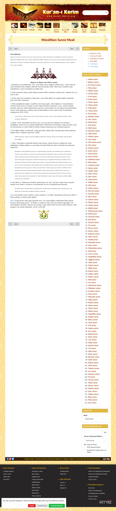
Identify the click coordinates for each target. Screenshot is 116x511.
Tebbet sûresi (93, 394)
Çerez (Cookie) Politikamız (52, 459)
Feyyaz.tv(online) (93, 496)
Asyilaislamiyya (36, 482)
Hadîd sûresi (93, 240)
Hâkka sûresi (93, 274)
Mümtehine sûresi (95, 248)
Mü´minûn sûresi (94, 142)
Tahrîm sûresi (93, 265)
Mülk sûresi (92, 268)
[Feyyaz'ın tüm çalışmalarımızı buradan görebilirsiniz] (106, 501)
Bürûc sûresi (93, 320)
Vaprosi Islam (35, 485)
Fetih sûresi (92, 214)
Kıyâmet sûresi (94, 291)
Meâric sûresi (93, 277)
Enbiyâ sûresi (93, 136)
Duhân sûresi (93, 202)
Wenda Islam (35, 493)
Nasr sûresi (92, 391)
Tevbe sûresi (93, 102)
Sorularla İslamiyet (9, 471)
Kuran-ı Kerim (7, 474)
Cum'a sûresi (93, 254)
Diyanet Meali (92, 444)
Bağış (66, 459)
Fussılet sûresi (93, 194)
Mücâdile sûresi (94, 242)
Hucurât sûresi (93, 217)
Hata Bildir (93, 61)
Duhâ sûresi (92, 343)
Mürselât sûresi (94, 297)
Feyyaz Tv (63, 482)
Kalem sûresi (93, 271)
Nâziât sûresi (93, 302)
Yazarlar (38, 459)
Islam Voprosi (35, 474)
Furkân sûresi (93, 148)
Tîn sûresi (92, 348)
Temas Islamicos (36, 496)
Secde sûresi (93, 168)
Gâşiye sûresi (93, 328)
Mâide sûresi (93, 91)
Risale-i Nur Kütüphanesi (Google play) (99, 471)
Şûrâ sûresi (92, 197)
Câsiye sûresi (93, 205)
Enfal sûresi (92, 99)
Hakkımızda (29, 459)
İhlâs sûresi (92, 397)
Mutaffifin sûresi (94, 314)
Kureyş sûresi (93, 380)
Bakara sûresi (93, 82)
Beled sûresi (93, 334)
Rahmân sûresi (93, 234)
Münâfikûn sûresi (94, 257)
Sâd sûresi (92, 185)
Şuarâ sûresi (93, 151)
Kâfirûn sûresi (93, 388)
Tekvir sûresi (93, 308)
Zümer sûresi (93, 188)
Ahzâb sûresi (93, 171)
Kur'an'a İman (14, 31)
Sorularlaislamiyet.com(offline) (96, 493)
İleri (72, 49)
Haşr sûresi (92, 245)
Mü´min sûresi (93, 191)
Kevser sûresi (93, 385)
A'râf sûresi (92, 96)
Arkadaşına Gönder (97, 58)
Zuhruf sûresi (93, 199)
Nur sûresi (92, 145)
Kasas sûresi (93, 156)
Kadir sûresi (92, 354)
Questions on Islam (37, 471)
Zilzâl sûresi (92, 360)
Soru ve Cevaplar (94, 31)
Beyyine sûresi (93, 357)
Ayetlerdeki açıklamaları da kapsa (96, 451)
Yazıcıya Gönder (96, 56)
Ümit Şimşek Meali (93, 447)
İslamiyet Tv (63, 488)
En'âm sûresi (93, 93)
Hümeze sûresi (94, 374)
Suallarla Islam (36, 476)
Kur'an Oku (24, 30)
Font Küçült (94, 66)
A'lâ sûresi (92, 325)
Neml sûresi (92, 154)
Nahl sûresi (92, 122)
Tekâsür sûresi (93, 368)
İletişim (72, 459)
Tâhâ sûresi (92, 134)
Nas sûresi (92, 403)
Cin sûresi (92, 282)
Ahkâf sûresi (93, 208)
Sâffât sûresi (93, 182)
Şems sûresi (92, 337)
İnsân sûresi (92, 294)
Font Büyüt (94, 64)
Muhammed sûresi (95, 211)
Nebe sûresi (92, 300)
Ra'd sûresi (92, 114)
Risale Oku (63, 474)
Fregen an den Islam (37, 479)
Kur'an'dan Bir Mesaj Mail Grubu (88, 459)
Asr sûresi (92, 371)
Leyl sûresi (92, 340)
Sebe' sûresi (92, 174)
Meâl (40, 30)
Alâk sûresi (92, 351)
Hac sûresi (92, 139)
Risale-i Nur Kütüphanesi (95, 490)
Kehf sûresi (92, 128)
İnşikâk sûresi (93, 317)
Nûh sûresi (92, 280)
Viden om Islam (36, 487)
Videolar (32, 30)
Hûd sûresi (92, 108)
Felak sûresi (92, 400)
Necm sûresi (93, 228)
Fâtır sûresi (92, 176)
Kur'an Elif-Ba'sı (66, 31)
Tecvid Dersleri (75, 31)
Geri (15, 49)
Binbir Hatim (7, 476)
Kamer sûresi (93, 231)
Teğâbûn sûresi (94, 260)
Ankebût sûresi (94, 159)
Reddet (32, 505)
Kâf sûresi (92, 219)
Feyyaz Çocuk (92, 479)
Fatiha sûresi (93, 79)
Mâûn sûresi (93, 383)
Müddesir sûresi (94, 288)
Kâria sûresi (92, 365)
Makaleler (102, 30)
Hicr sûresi (92, 119)
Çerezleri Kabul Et (57, 506)
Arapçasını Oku (95, 53)
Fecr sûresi (92, 331)
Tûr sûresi (92, 225)
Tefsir (48, 30)
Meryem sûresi (94, 131)
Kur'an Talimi (84, 31)
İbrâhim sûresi (93, 116)
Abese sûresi (93, 305)
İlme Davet (6, 479)
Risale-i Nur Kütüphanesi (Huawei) (97, 474)
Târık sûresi (92, 322)
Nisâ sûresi (92, 88)
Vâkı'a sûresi (93, 237)
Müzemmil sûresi (94, 285)
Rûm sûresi (92, 162)
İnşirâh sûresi (93, 345)
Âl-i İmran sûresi (94, 85)
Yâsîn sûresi (92, 179)
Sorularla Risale (64, 471)
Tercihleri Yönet (42, 505)
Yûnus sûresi (93, 105)
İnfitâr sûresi (93, 311)
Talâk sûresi (92, 262)
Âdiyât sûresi (93, 363)
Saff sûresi (92, 251)
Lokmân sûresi (93, 165)
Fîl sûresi (91, 377)
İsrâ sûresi (92, 125)
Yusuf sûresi (92, 111)
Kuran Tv (62, 485)
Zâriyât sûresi (93, 222)
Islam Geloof (35, 490)
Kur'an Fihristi (56, 31)
